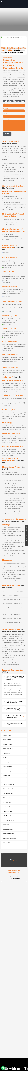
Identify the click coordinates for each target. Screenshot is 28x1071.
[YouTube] (26, 541)
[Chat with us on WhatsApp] (3, 1068)
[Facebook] (26, 535)
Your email (5, 108)
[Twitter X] (26, 538)
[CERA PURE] (5, 4)
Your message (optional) (8, 119)
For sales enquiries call (15, 876)
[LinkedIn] (26, 544)
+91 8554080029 (15, 878)
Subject (5, 113)
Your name (5, 103)
